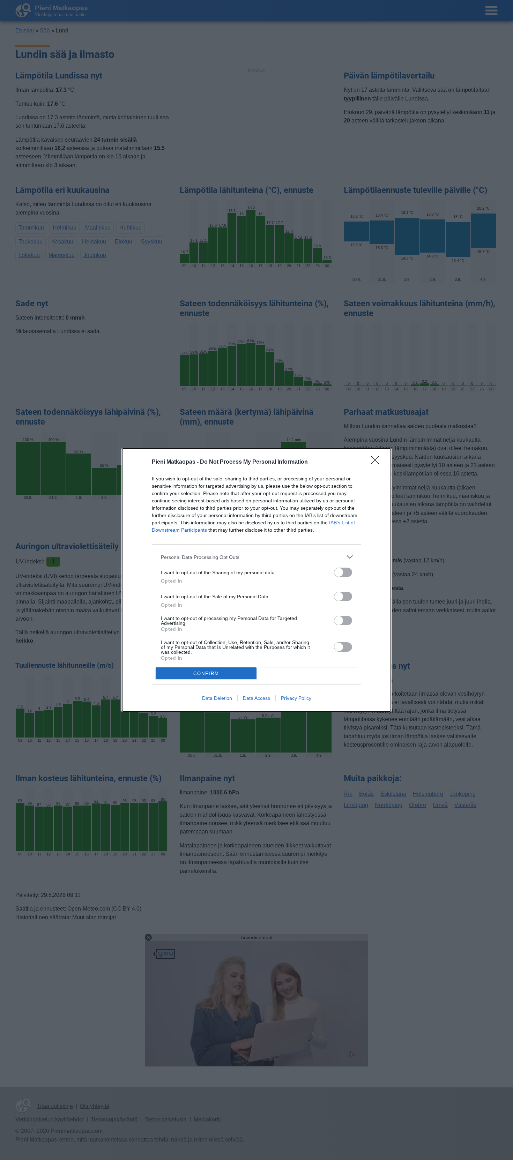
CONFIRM (206, 673)
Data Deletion (217, 698)
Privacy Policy (296, 698)
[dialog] (256, 580)
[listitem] (256, 557)
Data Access (256, 698)
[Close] (377, 462)
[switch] (343, 572)
